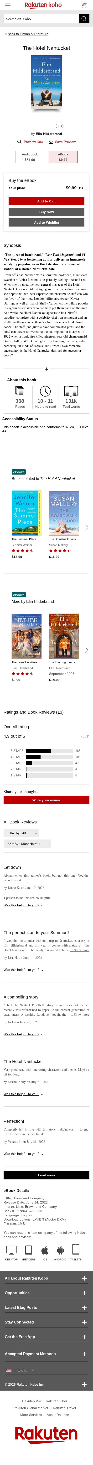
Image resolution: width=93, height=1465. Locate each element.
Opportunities (17, 1293)
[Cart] (83, 5)
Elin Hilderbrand (49, 134)
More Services (31, 1415)
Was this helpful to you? (21, 905)
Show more (79, 950)
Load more (46, 1175)
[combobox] (21, 833)
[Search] (84, 18)
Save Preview (65, 142)
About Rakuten (58, 1415)
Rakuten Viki (31, 1401)
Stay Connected (19, 1322)
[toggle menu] (8, 5)
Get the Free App (20, 1337)
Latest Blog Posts (21, 1308)
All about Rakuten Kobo (26, 1278)
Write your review (46, 800)
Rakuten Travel (64, 1408)
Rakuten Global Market (30, 1408)
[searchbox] (46, 18)
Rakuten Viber (56, 1401)
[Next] (86, 527)
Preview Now (33, 142)
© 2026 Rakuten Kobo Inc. (25, 1384)
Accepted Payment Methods (30, 1354)
